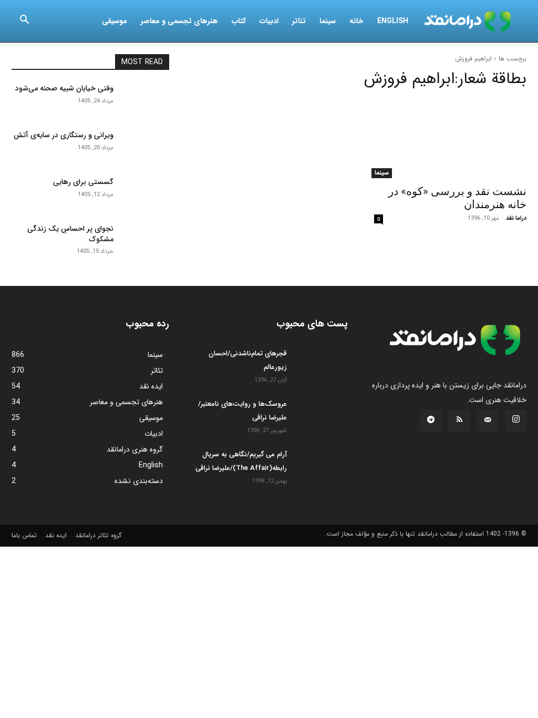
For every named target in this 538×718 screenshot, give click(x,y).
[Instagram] (515, 420)
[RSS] (459, 420)
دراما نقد (516, 218)
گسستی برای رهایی (83, 182)
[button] (24, 21)
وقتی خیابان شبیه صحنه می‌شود (64, 88)
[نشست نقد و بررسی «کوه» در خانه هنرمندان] (447, 138)
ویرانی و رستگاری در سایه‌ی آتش (63, 135)
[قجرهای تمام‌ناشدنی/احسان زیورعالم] (321, 365)
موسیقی (114, 21)
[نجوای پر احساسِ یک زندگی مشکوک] (145, 240)
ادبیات (269, 21)
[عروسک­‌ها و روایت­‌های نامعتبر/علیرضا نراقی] (321, 415)
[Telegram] (430, 420)
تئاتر (299, 21)
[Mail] (487, 420)
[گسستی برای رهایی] (145, 193)
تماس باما (24, 535)
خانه (356, 21)
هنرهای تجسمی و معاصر (179, 21)
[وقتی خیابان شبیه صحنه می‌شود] (145, 100)
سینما (327, 21)
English (392, 21)
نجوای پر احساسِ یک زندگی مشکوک (70, 234)
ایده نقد (56, 535)
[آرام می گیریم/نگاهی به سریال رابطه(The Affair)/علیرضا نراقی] (321, 466)
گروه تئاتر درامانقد (98, 535)
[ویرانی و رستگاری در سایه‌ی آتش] (145, 146)
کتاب (239, 21)
